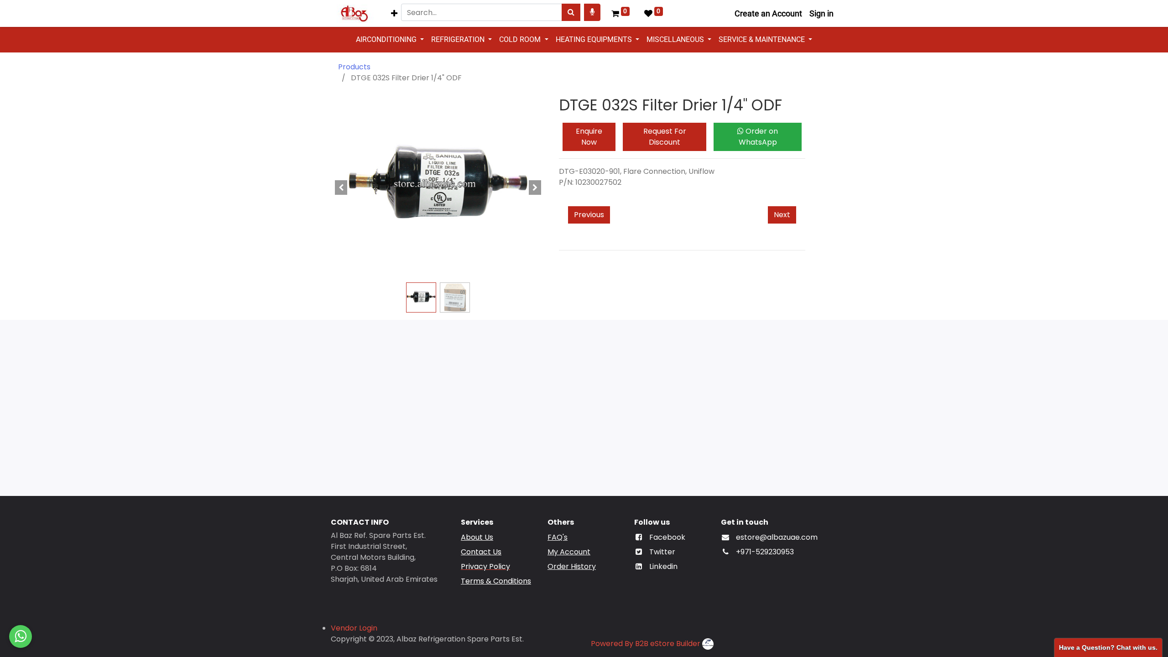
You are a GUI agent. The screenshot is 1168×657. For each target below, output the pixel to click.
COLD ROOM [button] (520, 39)
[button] (394, 13)
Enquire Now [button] (589, 136)
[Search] (571, 12)
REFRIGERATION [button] (458, 39)
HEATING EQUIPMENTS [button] (595, 39)
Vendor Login (354, 628)
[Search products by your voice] (592, 12)
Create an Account (768, 13)
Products (354, 67)
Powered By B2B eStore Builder (645, 643)
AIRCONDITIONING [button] (387, 39)
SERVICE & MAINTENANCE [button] (763, 39)
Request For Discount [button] (664, 136)
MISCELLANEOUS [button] (676, 39)
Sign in (821, 13)
